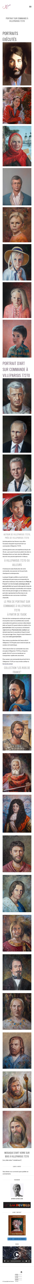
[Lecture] (5, 1261)
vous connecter (14, 1171)
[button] (17, 1254)
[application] (17, 1254)
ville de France (11, 653)
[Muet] (26, 1261)
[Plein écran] (29, 1261)
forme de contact (8, 664)
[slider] (16, 1261)
